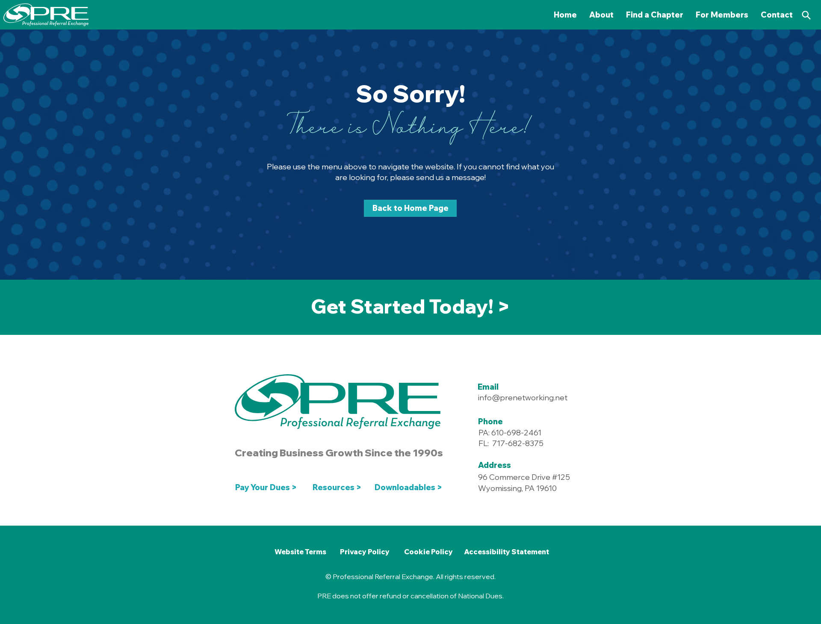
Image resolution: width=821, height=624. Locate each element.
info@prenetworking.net (522, 397)
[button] (722, 15)
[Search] (806, 15)
